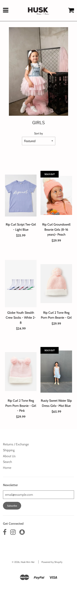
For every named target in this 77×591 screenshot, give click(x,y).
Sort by (38, 133)
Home (7, 468)
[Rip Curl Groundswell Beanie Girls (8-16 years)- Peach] (56, 195)
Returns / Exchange (16, 444)
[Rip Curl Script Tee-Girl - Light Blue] (21, 195)
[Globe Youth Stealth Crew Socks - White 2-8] (21, 283)
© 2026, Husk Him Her (23, 561)
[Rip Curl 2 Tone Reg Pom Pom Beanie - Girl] (56, 283)
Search (7, 462)
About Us (9, 456)
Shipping (9, 450)
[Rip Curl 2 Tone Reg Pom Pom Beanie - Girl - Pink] (21, 371)
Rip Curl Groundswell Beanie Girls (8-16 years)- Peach (56, 229)
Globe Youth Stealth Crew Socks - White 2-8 (21, 318)
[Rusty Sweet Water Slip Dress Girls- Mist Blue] (56, 371)
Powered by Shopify (51, 561)
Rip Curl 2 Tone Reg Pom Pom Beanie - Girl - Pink (20, 405)
